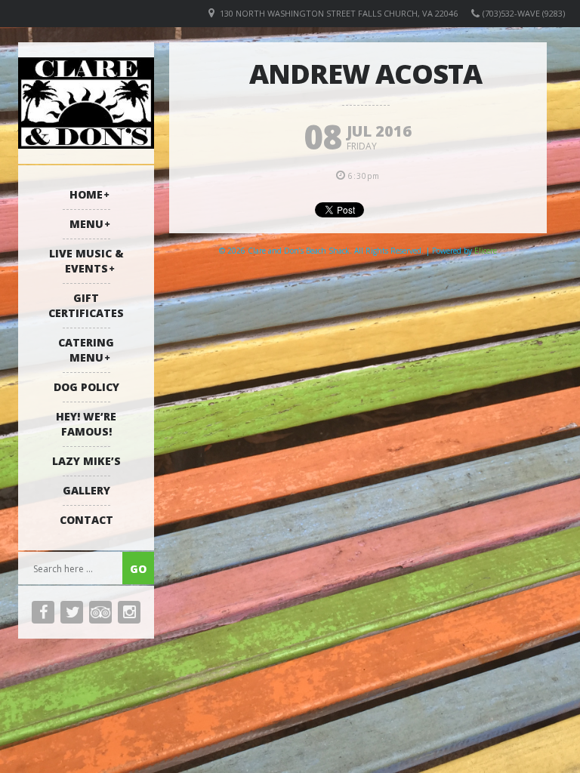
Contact (86, 520)
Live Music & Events (86, 261)
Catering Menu (86, 350)
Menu (86, 224)
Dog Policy (86, 387)
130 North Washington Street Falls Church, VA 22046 (339, 13)
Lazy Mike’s (86, 461)
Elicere (485, 250)
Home (86, 194)
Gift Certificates (86, 305)
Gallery (86, 490)
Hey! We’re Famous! (86, 424)
